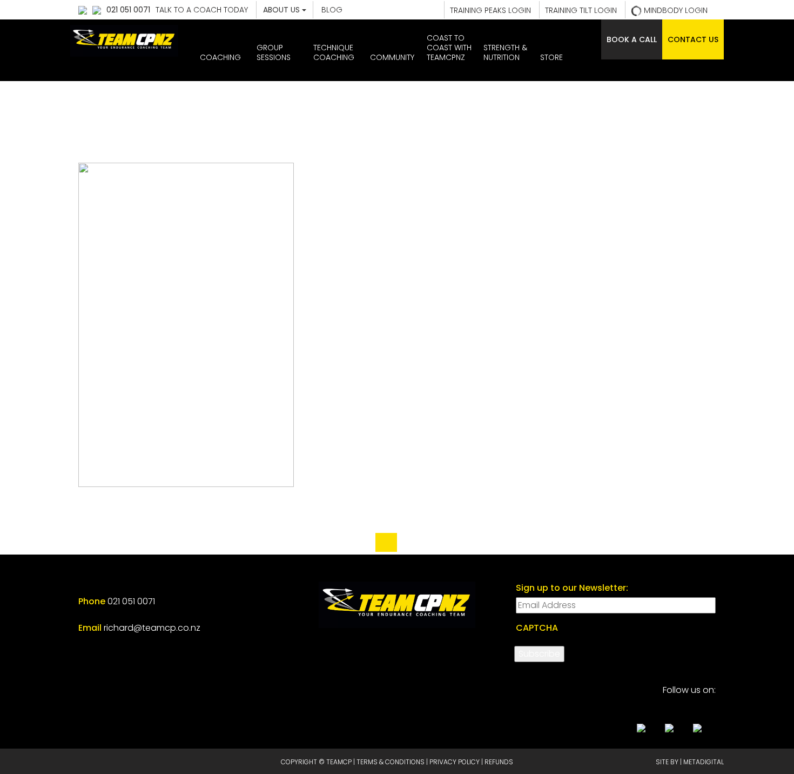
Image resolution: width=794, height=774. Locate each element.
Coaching (220, 57)
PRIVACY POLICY (454, 761)
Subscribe (539, 654)
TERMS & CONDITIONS (390, 761)
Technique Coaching (333, 52)
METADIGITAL (703, 761)
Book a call (632, 39)
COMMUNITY (392, 57)
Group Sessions (274, 52)
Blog (331, 9)
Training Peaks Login (490, 10)
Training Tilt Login (581, 10)
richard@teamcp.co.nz (152, 628)
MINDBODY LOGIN (675, 10)
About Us (282, 9)
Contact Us (693, 39)
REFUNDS (499, 761)
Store (551, 57)
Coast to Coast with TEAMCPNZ (449, 47)
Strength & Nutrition (505, 52)
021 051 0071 (128, 9)
